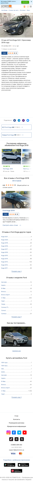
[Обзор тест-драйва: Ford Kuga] (16, 339)
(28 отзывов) (16, 181)
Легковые (22, 10)
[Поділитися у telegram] (19, 120)
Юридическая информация (16, 426)
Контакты (16, 419)
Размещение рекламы (16, 423)
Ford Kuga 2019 (9, 210)
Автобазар (4, 10)
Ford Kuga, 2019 (8, 169)
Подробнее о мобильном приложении (16, 460)
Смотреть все (16, 351)
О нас (16, 416)
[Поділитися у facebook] (14, 120)
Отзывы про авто (13, 10)
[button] (31, 6)
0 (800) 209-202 (16, 445)
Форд (28, 10)
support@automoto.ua (16, 450)
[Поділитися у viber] (23, 120)
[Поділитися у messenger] (27, 120)
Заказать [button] (25, 2)
